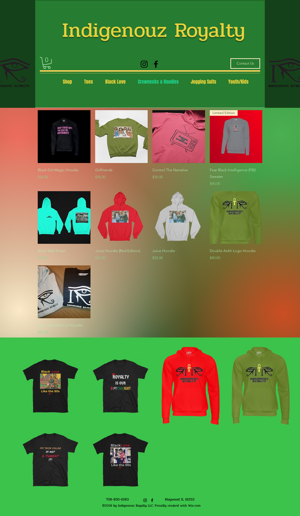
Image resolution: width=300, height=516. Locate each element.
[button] (47, 63)
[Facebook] (156, 64)
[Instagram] (144, 64)
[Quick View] (64, 136)
